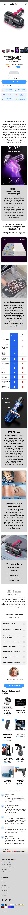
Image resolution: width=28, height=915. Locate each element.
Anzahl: (14, 69)
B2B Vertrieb (4, 895)
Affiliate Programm (5, 892)
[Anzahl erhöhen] (17, 72)
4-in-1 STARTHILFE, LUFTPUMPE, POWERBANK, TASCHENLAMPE (8, 759)
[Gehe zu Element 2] (8, 51)
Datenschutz (4, 882)
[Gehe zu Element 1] (3, 51)
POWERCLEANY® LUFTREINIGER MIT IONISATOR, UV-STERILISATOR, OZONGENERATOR (7, 736)
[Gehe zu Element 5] (22, 51)
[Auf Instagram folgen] (6, 900)
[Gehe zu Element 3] (13, 51)
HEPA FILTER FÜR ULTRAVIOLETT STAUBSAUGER (7, 712)
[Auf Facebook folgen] (2, 900)
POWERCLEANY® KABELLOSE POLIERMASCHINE (20, 782)
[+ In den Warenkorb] (12, 707)
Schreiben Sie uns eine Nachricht (14, 685)
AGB (2, 880)
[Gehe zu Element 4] (17, 50)
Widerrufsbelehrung (5, 887)
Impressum (4, 885)
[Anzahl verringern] (11, 72)
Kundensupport (4, 890)
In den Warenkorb (14, 81)
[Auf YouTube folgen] (10, 900)
